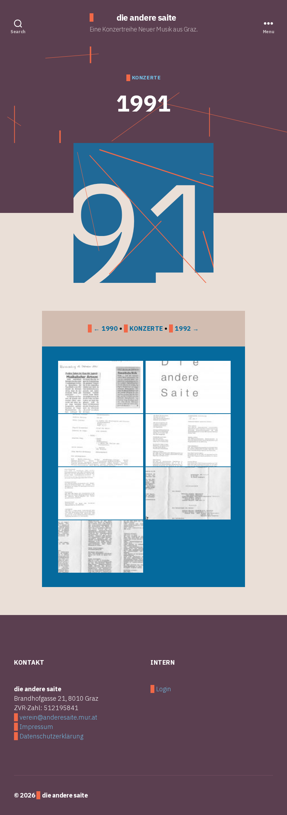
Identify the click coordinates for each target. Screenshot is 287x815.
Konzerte (146, 328)
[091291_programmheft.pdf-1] (187, 387)
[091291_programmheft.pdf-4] (99, 493)
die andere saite (146, 17)
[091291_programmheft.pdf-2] (99, 440)
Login (163, 689)
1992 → (187, 328)
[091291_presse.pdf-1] (99, 387)
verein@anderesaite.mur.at (58, 717)
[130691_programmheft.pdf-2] (99, 546)
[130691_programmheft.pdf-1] (187, 493)
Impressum (36, 727)
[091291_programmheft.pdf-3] (187, 440)
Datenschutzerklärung (51, 736)
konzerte (146, 77)
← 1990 (105, 328)
